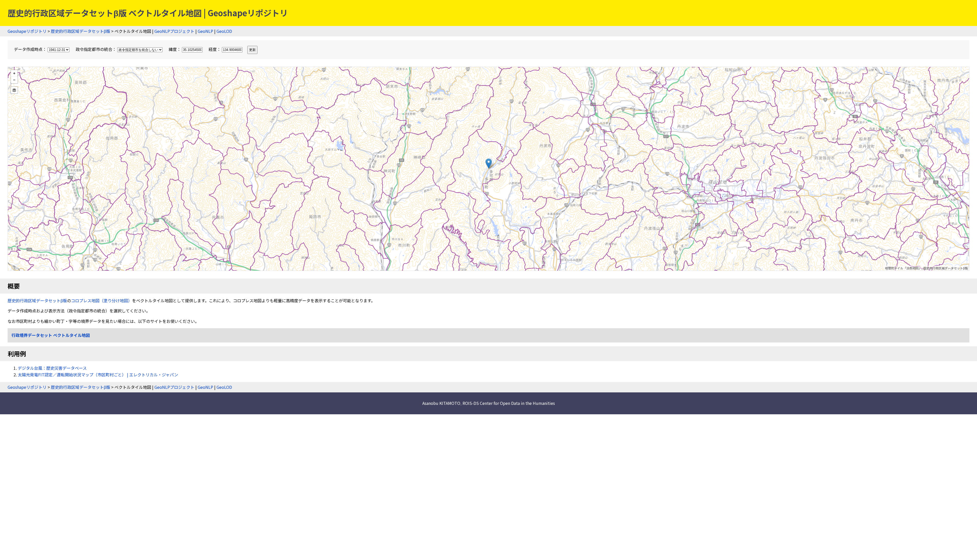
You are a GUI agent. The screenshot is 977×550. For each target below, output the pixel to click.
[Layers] (14, 90)
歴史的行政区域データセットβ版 (80, 31)
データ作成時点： (31, 49)
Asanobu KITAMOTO (441, 403)
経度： (215, 49)
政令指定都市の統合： (96, 49)
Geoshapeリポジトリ (27, 31)
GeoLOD (224, 31)
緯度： (175, 49)
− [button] (14, 80)
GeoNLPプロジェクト (174, 31)
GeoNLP (205, 31)
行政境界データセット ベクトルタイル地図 (50, 335)
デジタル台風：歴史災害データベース (52, 368)
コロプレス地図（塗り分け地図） (101, 300)
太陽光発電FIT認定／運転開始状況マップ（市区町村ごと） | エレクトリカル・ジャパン (98, 375)
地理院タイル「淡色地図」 (903, 268)
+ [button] (14, 73)
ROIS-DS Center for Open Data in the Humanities (509, 403)
